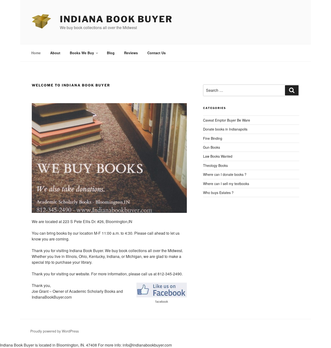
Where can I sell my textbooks (226, 183)
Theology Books (215, 165)
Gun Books (211, 147)
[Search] (292, 90)
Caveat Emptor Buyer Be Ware (226, 120)
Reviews (131, 52)
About (55, 52)
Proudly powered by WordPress (54, 331)
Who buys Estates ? (218, 192)
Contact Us (156, 52)
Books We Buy (82, 52)
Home (36, 52)
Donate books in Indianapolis (225, 129)
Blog (111, 52)
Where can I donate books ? (224, 174)
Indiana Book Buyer (116, 19)
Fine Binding (212, 138)
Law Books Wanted (217, 156)
